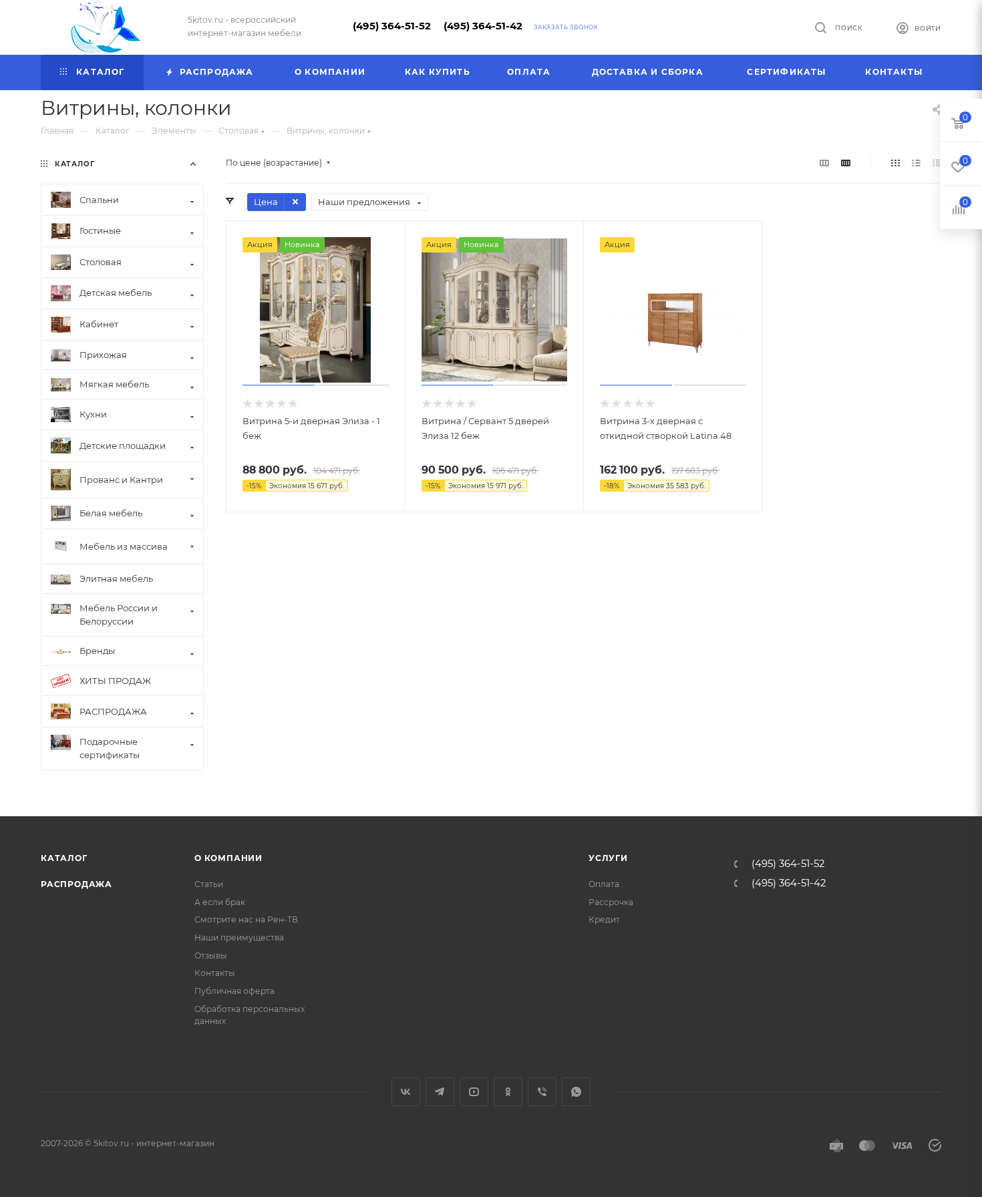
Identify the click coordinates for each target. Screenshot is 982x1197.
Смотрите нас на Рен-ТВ (246, 919)
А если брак (219, 902)
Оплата (604, 884)
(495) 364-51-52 (392, 26)
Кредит (604, 919)
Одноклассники (508, 1091)
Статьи (208, 884)
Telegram (440, 1091)
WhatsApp (576, 1091)
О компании (228, 858)
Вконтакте (405, 1091)
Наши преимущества (239, 937)
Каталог (64, 858)
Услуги (608, 858)
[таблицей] (937, 163)
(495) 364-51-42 (483, 26)
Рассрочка (611, 902)
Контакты (214, 973)
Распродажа (76, 884)
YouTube (474, 1091)
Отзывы (210, 956)
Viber (542, 1091)
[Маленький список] (824, 163)
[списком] (916, 163)
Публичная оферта (234, 991)
